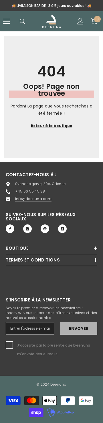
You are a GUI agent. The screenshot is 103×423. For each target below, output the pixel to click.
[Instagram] (27, 228)
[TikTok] (62, 228)
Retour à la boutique (51, 125)
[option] (51, 5)
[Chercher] (22, 21)
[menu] (6, 21)
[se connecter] (80, 21)
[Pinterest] (45, 228)
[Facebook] (10, 228)
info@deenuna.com (33, 198)
